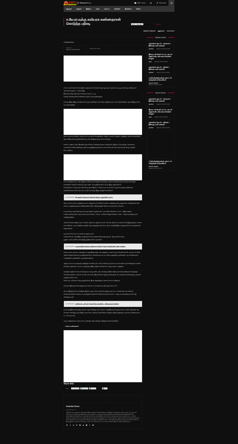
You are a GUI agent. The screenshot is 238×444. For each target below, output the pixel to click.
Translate (158, 24)
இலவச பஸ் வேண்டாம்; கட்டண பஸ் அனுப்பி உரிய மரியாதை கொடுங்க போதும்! (160, 56)
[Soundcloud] (83, 425)
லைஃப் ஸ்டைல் (170, 31)
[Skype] (80, 425)
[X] (119, 49)
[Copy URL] (136, 49)
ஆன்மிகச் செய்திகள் (153, 83)
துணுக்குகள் (161, 31)
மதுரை (150, 61)
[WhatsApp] (123, 49)
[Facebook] (115, 49)
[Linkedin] (73, 425)
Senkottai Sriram (69, 42)
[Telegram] (128, 49)
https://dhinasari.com (71, 409)
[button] (151, 3)
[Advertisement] (103, 69)
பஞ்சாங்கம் (151, 48)
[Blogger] (67, 425)
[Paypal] (77, 425)
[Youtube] (93, 425)
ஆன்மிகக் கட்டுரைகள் (149, 31)
